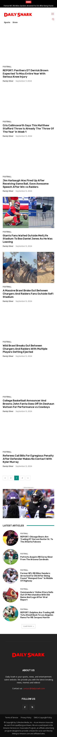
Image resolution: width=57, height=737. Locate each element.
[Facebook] (25, 707)
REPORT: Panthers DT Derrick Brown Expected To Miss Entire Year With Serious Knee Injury (25, 73)
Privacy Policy (26, 717)
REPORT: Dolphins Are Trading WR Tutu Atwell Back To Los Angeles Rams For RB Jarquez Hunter (37, 615)
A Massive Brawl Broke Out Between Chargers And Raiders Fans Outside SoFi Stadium (28, 293)
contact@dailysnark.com (34, 688)
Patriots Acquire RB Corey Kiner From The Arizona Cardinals (36, 558)
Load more (27, 626)
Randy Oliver (8, 81)
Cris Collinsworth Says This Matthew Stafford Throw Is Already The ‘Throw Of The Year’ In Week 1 (28, 128)
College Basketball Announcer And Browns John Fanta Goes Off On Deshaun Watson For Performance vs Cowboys (28, 404)
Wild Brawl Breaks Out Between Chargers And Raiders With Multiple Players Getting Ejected (25, 349)
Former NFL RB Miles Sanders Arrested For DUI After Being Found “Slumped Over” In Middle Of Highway (36, 577)
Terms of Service (11, 717)
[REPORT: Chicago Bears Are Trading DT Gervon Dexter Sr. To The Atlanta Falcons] (10, 538)
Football (7, 67)
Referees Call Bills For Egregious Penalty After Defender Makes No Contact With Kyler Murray (28, 459)
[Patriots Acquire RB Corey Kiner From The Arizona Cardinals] (10, 557)
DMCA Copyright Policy (43, 717)
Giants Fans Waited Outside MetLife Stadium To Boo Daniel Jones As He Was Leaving (27, 239)
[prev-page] (5, 478)
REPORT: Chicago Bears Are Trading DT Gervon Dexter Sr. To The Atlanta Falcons (36, 539)
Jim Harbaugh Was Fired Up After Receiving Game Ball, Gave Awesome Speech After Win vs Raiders (26, 183)
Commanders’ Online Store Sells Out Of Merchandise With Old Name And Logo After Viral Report (36, 596)
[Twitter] (32, 707)
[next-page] (28, 478)
